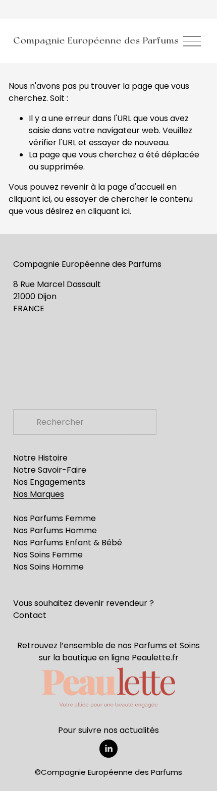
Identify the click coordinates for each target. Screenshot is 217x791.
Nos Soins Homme (48, 567)
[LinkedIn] (108, 749)
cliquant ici (29, 199)
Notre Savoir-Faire (49, 470)
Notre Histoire (40, 458)
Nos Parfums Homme (55, 530)
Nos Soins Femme (48, 554)
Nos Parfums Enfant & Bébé (67, 542)
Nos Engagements (49, 482)
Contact (29, 615)
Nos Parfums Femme (54, 518)
